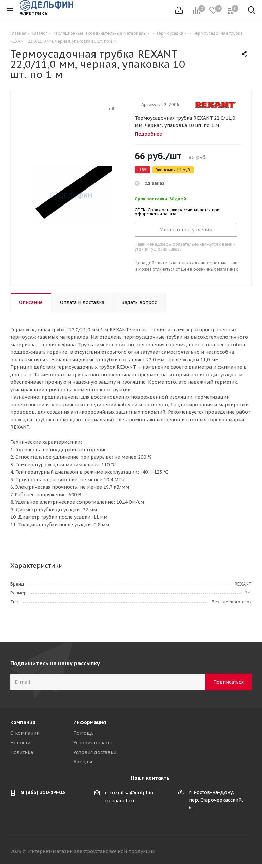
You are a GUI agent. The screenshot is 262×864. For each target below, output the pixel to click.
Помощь (83, 733)
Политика (21, 752)
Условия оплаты (92, 743)
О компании (25, 733)
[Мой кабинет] (179, 10)
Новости (20, 743)
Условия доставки (94, 752)
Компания (22, 722)
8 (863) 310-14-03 (43, 792)
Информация (89, 722)
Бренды (82, 762)
